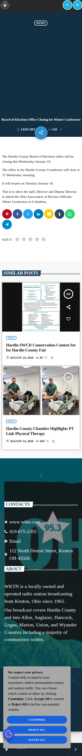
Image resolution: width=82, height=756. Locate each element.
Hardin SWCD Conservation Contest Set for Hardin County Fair (41, 348)
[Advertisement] (41, 69)
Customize (37, 719)
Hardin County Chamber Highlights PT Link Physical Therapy (40, 431)
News (40, 23)
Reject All (36, 729)
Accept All (36, 739)
